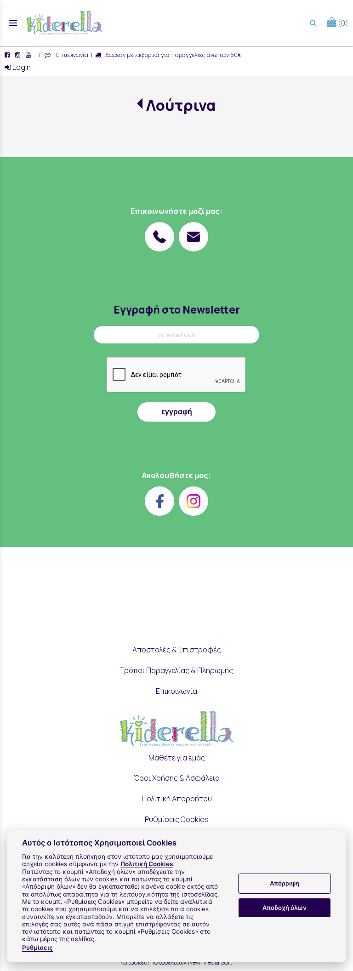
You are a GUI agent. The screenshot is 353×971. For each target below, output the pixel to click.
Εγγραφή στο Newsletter (177, 310)
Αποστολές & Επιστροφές (176, 650)
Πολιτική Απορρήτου (177, 799)
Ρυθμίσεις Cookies (177, 819)
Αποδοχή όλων (284, 907)
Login (21, 67)
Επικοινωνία (70, 55)
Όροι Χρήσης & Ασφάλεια (177, 778)
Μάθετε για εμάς (176, 758)
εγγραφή (176, 412)
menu (12, 23)
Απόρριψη (284, 883)
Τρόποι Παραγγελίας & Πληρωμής (176, 670)
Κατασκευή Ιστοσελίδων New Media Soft (176, 962)
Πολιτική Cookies (146, 864)
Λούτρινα (181, 105)
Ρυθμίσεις (37, 947)
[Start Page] (64, 23)
